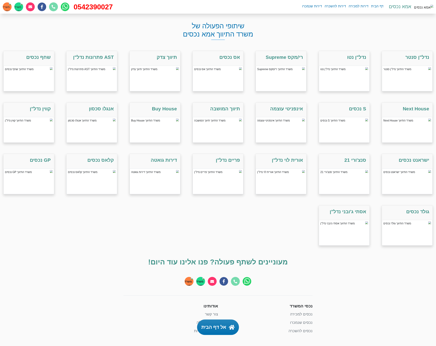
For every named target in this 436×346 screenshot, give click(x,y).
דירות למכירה (358, 6)
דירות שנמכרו (312, 6)
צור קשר (211, 314)
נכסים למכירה (301, 314)
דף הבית (377, 6)
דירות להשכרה (335, 6)
